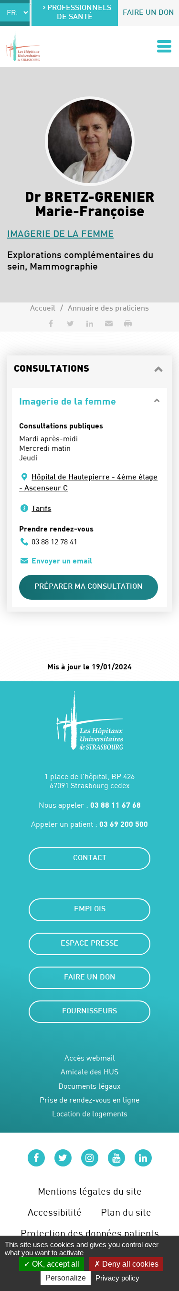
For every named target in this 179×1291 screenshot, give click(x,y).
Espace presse (89, 943)
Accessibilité (55, 1212)
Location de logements (89, 1113)
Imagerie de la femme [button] (67, 400)
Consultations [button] (51, 369)
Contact (89, 858)
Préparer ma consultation (88, 587)
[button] (108, 323)
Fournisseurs (89, 1011)
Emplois (89, 909)
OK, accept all (54, 1264)
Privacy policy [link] (117, 1278)
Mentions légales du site (90, 1191)
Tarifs (41, 509)
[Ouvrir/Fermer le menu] (164, 46)
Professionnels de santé (79, 13)
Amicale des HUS (89, 1071)
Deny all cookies (129, 1264)
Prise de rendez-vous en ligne (89, 1099)
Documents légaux (89, 1086)
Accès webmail (89, 1057)
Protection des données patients (90, 1233)
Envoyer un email (62, 560)
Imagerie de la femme (60, 234)
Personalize (65, 1278)
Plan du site (126, 1212)
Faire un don (148, 13)
